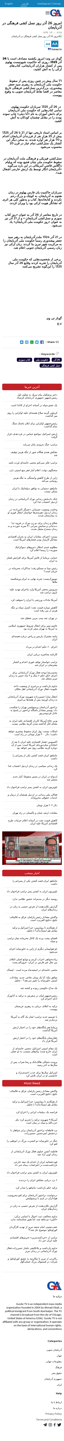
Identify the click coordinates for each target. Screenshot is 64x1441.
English (9, 3)
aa (48, 44)
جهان (59, 1355)
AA (55, 44)
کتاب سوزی (24, 359)
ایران (59, 1384)
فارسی (25, 3)
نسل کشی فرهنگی (50, 365)
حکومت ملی (42, 359)
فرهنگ (58, 1367)
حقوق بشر (56, 1373)
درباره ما (57, 1408)
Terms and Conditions (49, 1419)
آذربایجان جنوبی (54, 1349)
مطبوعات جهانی (54, 1361)
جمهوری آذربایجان (53, 1378)
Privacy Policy (53, 1413)
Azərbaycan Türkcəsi (49, 3)
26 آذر (56, 359)
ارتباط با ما (56, 1402)
